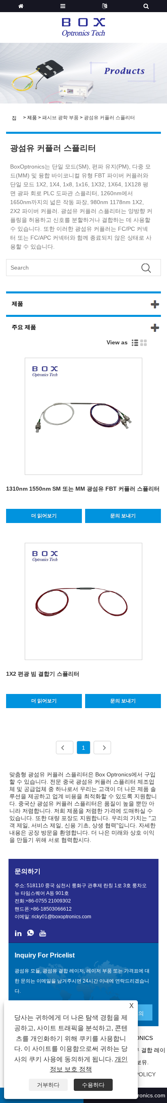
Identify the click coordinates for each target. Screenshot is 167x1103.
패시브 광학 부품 (60, 117)
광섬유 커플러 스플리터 (109, 117)
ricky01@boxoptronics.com (61, 917)
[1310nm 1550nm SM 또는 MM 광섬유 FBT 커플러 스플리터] (83, 418)
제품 (32, 117)
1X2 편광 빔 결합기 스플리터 (42, 674)
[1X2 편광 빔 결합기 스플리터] (83, 603)
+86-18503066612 (51, 909)
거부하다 (48, 1085)
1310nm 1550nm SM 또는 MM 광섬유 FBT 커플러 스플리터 (83, 488)
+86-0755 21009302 (48, 901)
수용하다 (93, 1085)
